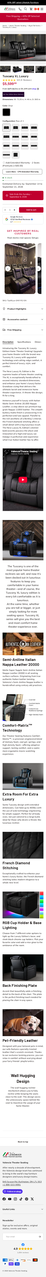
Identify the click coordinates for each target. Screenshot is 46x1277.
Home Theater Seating (17, 25)
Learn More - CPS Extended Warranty (22, 172)
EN (37, 3)
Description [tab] (8, 342)
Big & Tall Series (35, 25)
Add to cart (31, 210)
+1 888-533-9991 (12, 1184)
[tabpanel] (23, 429)
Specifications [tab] (24, 342)
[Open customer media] (20, 268)
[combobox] (39, 3)
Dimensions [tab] (40, 342)
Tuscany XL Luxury (9, 27)
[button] (31, 9)
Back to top (23, 1142)
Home (5, 25)
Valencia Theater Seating (17, 1271)
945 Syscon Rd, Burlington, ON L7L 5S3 (22, 1181)
